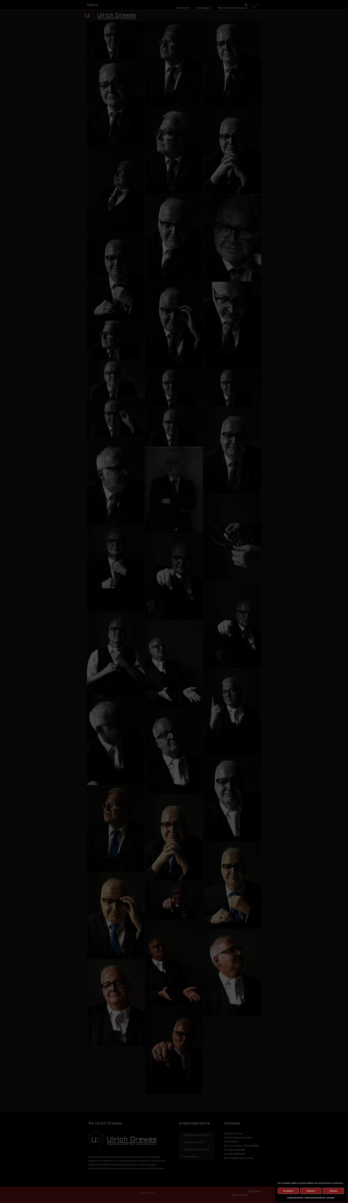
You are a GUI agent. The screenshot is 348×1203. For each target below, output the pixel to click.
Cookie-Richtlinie (295, 1198)
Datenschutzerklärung (315, 1198)
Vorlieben (333, 1191)
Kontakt (330, 1198)
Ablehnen (311, 1191)
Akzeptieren (288, 1191)
